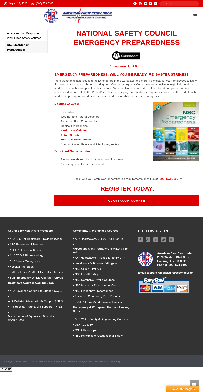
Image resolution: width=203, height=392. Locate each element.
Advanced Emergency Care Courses (98, 296)
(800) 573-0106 (44, 3)
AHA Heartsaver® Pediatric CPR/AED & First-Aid (101, 250)
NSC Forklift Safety (87, 274)
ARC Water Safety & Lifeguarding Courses (101, 319)
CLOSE (6, 369)
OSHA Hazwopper (86, 330)
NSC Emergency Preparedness (18, 47)
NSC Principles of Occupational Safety (99, 335)
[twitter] (163, 239)
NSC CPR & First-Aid (88, 268)
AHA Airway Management (25, 261)
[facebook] (140, 239)
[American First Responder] (79, 16)
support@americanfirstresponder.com (170, 272)
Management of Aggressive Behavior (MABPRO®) (31, 318)
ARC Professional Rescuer (26, 244)
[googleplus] (148, 239)
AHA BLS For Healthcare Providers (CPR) (36, 238)
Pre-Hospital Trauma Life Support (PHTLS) (36, 306)
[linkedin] (155, 239)
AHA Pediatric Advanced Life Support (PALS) (36, 301)
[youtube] (171, 239)
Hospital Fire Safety (22, 266)
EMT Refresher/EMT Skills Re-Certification (36, 272)
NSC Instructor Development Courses (98, 285)
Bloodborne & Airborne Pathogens (96, 263)
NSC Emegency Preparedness (94, 290)
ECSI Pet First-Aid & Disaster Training (98, 301)
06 (185, 264)
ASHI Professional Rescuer (27, 250)
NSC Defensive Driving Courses (95, 279)
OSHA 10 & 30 (84, 324)
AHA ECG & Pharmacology (26, 255)
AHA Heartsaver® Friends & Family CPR (100, 257)
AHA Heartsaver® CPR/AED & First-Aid (99, 238)
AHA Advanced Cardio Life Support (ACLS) (36, 290)
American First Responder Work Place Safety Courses (24, 35)
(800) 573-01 (176, 264)
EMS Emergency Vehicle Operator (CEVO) (36, 277)
